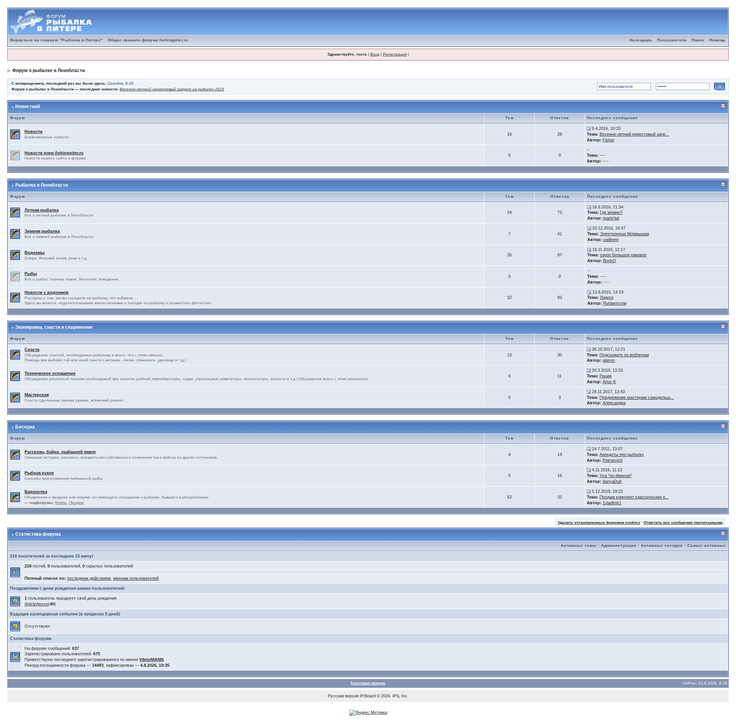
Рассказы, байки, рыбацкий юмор (60, 451)
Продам (76, 502)
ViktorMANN (151, 659)
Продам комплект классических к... (634, 497)
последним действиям (89, 578)
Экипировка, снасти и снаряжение (54, 327)
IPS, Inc (400, 696)
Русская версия (343, 696)
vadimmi (610, 239)
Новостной (27, 106)
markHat (611, 218)
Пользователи (672, 40)
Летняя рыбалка (42, 210)
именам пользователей (136, 578)
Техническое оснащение (50, 373)
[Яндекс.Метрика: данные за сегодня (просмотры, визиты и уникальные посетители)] (368, 713)
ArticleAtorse (36, 604)
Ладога (606, 297)
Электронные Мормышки (624, 233)
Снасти (32, 349)
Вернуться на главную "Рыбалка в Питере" (56, 40)
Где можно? (611, 212)
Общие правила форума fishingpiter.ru (148, 40)
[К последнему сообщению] (589, 128)
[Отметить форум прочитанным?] (15, 133)
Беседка (25, 427)
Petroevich (613, 460)
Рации (605, 376)
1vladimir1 (612, 502)
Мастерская (37, 394)
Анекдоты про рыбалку (622, 454)
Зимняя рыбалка (42, 231)
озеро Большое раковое (623, 255)
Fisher (608, 140)
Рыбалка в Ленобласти (41, 185)
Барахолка (36, 491)
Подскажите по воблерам (624, 355)
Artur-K (609, 381)
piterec (609, 360)
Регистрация (395, 54)
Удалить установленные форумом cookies (599, 522)
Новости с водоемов (47, 292)
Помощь (717, 40)
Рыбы (31, 273)
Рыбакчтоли (614, 303)
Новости (34, 131)
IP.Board (368, 696)
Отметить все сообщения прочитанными (683, 522)
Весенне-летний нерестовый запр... (634, 134)
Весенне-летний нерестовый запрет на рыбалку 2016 (172, 89)
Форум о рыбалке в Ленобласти (48, 70)
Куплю (61, 502)
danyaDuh (612, 481)
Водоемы (34, 252)
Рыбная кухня (39, 473)
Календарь (641, 40)
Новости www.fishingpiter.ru (54, 153)
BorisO (609, 260)
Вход (375, 54)
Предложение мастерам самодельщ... (637, 397)
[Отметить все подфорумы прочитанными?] (15, 496)
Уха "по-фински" (616, 475)
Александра (614, 402)
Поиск (698, 40)
